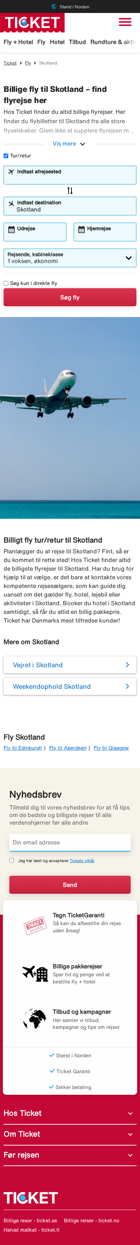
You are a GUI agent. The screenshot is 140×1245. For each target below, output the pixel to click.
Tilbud (77, 42)
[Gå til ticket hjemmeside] (32, 22)
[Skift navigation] (125, 22)
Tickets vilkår (82, 860)
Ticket (10, 63)
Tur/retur (20, 155)
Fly (41, 42)
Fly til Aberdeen (68, 747)
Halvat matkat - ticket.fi (32, 1229)
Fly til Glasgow (111, 747)
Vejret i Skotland (38, 664)
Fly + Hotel (18, 42)
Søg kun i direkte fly (33, 283)
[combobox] (74, 178)
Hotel (57, 42)
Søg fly (70, 297)
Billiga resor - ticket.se (30, 1220)
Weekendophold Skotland (52, 686)
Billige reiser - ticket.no (91, 1220)
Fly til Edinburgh (23, 747)
